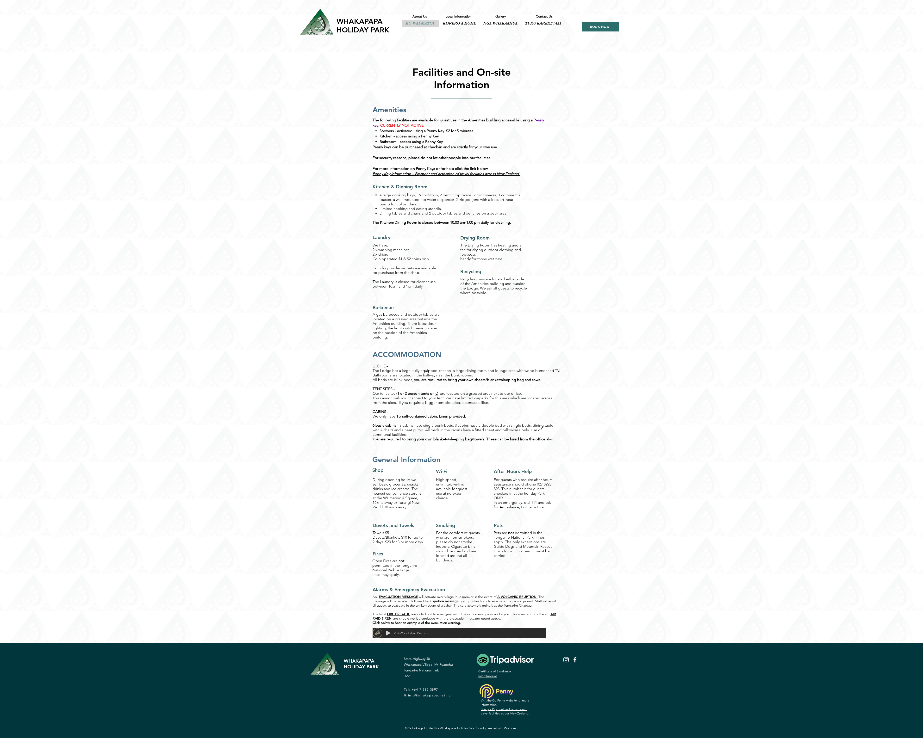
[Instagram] (566, 659)
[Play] (388, 633)
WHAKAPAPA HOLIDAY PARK (363, 25)
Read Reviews (487, 676)
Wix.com (510, 728)
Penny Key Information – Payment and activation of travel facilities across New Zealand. (446, 174)
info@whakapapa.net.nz (429, 695)
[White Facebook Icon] (575, 659)
